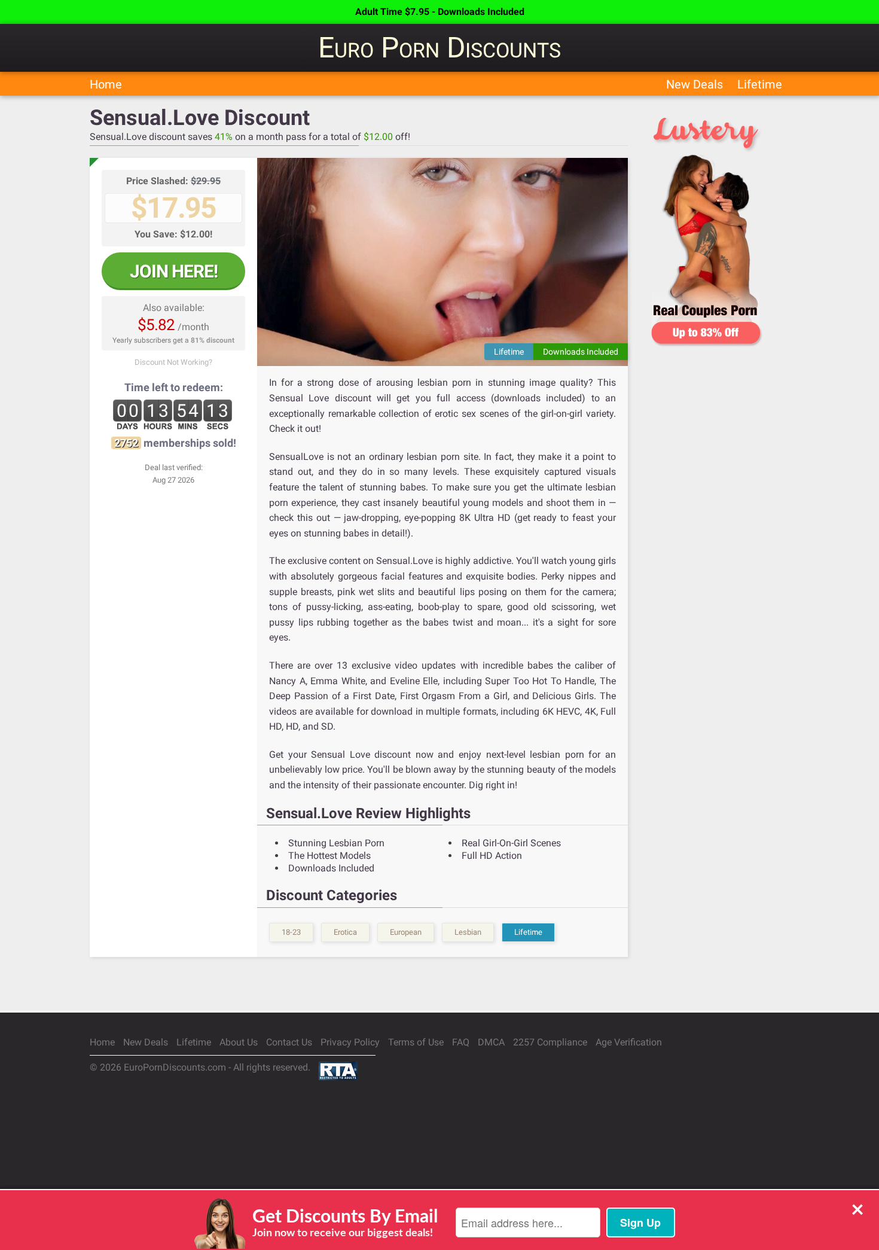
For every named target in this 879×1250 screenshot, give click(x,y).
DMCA (491, 1042)
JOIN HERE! (174, 271)
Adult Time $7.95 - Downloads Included (439, 11)
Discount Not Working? (173, 362)
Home (106, 84)
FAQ (460, 1042)
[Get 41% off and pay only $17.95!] (442, 262)
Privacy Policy (350, 1042)
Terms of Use (416, 1042)
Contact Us (289, 1042)
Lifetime (759, 84)
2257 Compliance (550, 1042)
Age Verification (629, 1042)
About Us (238, 1042)
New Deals (694, 84)
